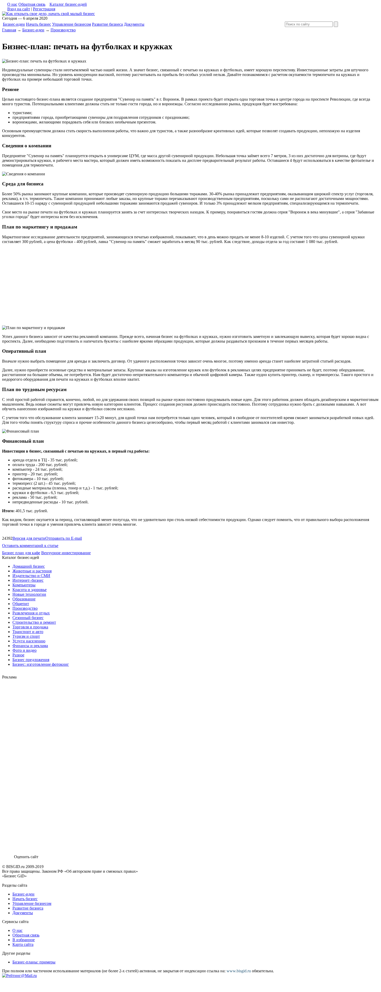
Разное (18, 655)
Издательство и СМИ (31, 575)
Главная (9, 30)
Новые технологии (29, 594)
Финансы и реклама (30, 645)
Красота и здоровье (29, 589)
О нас (12, 4)
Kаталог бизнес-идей (68, 4)
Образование (24, 599)
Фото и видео (24, 650)
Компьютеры (24, 585)
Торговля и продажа (30, 627)
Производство (63, 30)
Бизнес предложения (30, 659)
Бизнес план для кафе (21, 553)
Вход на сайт (18, 9)
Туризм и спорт (26, 636)
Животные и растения (32, 571)
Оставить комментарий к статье (30, 545)
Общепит (20, 603)
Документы (134, 24)
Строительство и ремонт (34, 622)
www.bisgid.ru (239, 971)
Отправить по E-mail (63, 538)
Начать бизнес (38, 24)
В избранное (23, 940)
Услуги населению (28, 641)
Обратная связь (31, 4)
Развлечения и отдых (31, 613)
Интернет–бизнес (28, 580)
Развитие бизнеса (107, 24)
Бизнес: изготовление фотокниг (40, 664)
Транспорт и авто (27, 631)
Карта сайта (22, 944)
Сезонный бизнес (28, 617)
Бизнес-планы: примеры (33, 962)
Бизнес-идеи (14, 24)
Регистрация (44, 9)
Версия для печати (28, 538)
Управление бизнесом (71, 24)
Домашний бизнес (28, 566)
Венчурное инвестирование (66, 553)
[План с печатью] (48, 13)
